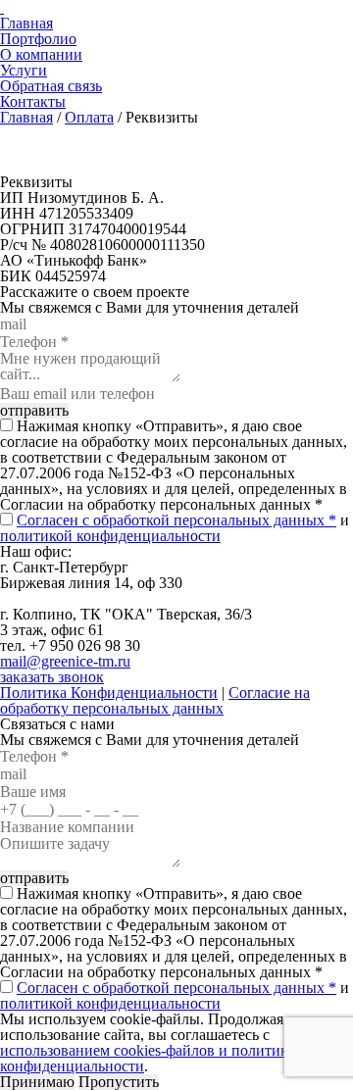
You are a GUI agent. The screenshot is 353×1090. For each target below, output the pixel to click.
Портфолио (38, 38)
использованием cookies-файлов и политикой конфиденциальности (152, 1058)
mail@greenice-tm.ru (65, 661)
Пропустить (118, 1082)
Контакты (33, 101)
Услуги (23, 70)
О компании (41, 54)
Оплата (89, 117)
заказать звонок (52, 677)
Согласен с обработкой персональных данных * (176, 520)
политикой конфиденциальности (110, 535)
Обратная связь (51, 85)
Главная (26, 23)
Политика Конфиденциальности (109, 692)
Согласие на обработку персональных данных (155, 700)
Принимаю (37, 1082)
